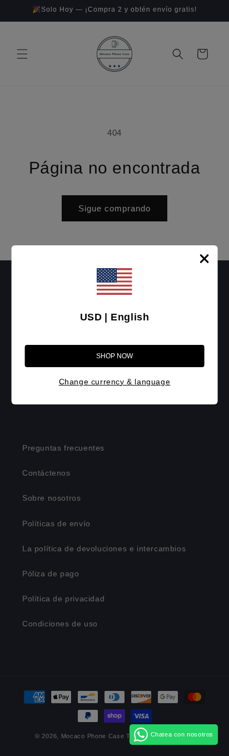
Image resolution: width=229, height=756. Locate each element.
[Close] (204, 258)
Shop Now (114, 356)
